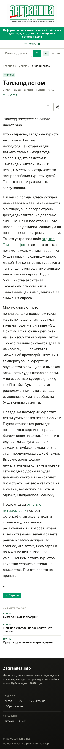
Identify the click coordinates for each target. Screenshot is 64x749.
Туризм (22, 66)
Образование (14, 706)
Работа (7, 701)
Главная (8, 66)
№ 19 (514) (10, 94)
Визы (20, 701)
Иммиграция (36, 701)
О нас (22, 721)
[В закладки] (48, 107)
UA (52, 53)
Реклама (8, 721)
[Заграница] (32, 14)
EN (58, 53)
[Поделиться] (57, 107)
